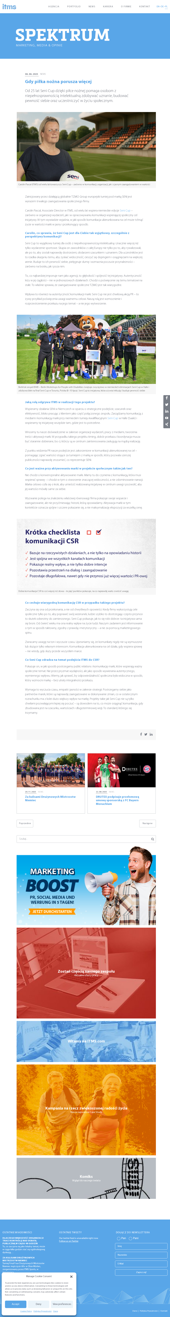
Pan (123, 1238)
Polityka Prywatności (43, 1311)
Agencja (53, 6)
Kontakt (144, 6)
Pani (135, 1238)
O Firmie (126, 6)
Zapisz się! (141, 1272)
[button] (71, 1276)
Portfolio (74, 6)
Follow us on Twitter (68, 1241)
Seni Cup (125, 210)
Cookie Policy (26, 1311)
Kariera (108, 6)
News (92, 6)
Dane (55, 1311)
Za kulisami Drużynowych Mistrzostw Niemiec (18, 1259)
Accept (15, 1304)
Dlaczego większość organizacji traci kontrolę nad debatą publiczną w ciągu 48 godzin (22, 1241)
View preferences (62, 1304)
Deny (38, 1304)
